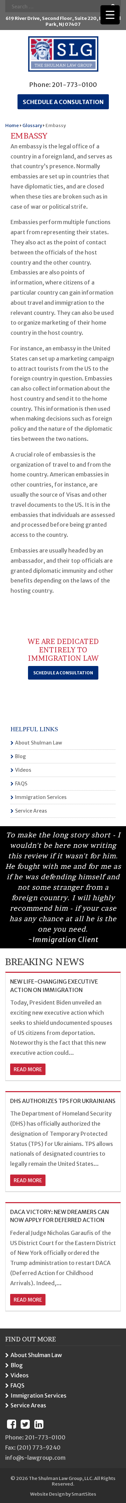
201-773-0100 (74, 85)
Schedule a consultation (63, 101)
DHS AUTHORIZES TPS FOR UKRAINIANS (62, 1100)
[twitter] (25, 1424)
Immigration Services (40, 797)
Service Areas (31, 810)
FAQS (21, 783)
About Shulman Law (38, 742)
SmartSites (83, 1494)
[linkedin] (38, 1424)
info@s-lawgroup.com (35, 1457)
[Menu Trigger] (110, 14)
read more (28, 1069)
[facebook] (11, 1424)
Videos (23, 770)
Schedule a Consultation (63, 672)
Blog (20, 756)
